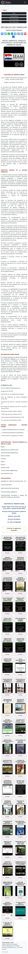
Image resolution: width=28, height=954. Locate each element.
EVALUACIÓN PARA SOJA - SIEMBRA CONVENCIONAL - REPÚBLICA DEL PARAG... (8, 599)
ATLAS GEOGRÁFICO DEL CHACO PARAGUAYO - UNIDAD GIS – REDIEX (20, 660)
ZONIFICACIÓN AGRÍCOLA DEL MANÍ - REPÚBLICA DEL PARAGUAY (7, 640)
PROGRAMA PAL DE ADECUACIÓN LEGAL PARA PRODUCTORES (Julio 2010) (20, 843)
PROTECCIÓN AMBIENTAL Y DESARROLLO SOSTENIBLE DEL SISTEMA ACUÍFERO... (20, 701)
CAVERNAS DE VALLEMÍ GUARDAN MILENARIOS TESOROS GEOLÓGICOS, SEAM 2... (20, 762)
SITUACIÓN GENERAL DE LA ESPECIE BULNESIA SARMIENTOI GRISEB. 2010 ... (8, 863)
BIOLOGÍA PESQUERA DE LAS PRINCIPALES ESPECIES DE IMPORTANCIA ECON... (20, 883)
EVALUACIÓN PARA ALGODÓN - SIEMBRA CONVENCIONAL (20, 620)
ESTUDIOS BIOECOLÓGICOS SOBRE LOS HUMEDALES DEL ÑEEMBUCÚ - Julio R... (7, 721)
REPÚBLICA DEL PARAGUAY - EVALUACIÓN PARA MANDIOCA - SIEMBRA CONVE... (20, 599)
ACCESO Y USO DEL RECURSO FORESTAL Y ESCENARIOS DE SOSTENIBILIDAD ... (20, 782)
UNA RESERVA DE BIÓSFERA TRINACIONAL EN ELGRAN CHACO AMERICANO (7, 822)
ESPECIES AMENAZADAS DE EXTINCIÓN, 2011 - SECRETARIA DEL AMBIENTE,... (7, 559)
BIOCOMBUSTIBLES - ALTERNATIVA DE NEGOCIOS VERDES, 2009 (20, 822)
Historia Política (14, 16)
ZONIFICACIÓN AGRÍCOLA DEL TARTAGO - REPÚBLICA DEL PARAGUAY (7, 660)
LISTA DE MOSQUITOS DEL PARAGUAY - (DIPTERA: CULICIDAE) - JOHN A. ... (8, 904)
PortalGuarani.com (11, 947)
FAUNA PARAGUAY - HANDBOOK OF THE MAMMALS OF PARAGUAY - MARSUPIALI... (7, 680)
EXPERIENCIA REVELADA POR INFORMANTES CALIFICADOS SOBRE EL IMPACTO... (8, 782)
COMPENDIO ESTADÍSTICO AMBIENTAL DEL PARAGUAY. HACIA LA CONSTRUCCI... (7, 802)
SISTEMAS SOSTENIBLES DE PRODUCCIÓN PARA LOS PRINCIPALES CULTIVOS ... (20, 579)
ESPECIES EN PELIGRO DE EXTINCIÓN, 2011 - (20, 559)
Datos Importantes (14, 22)
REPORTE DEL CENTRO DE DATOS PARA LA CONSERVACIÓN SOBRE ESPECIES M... (8, 741)
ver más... (7, 552)
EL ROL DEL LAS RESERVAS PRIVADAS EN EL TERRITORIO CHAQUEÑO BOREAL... (7, 924)
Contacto (4, 949)
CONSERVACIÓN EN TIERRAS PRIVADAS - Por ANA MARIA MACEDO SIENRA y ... (20, 863)
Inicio (14, 13)
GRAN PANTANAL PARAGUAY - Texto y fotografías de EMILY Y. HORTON (7, 762)
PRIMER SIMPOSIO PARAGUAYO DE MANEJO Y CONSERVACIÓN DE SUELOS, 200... (8, 883)
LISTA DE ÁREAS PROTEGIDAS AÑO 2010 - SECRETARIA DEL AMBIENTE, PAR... (8, 579)
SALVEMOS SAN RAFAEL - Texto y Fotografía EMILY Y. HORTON (20, 721)
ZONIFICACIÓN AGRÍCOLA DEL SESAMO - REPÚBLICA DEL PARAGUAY (20, 640)
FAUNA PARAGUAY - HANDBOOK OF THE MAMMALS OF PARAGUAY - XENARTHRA (20, 680)
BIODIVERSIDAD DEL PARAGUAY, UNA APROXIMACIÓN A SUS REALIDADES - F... (7, 701)
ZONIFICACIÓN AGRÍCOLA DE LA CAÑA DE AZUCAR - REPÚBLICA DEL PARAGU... (8, 620)
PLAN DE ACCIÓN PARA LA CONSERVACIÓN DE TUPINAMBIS (20, 904)
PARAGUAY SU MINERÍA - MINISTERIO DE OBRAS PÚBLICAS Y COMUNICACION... (20, 802)
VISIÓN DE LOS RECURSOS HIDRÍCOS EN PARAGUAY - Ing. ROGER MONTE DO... (7, 843)
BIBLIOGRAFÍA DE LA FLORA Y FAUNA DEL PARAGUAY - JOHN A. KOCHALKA (20, 538)
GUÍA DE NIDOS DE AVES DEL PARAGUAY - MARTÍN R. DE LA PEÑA (20, 741)
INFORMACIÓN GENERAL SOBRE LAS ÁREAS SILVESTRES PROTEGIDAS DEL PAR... (7, 538)
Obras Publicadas (14, 19)
